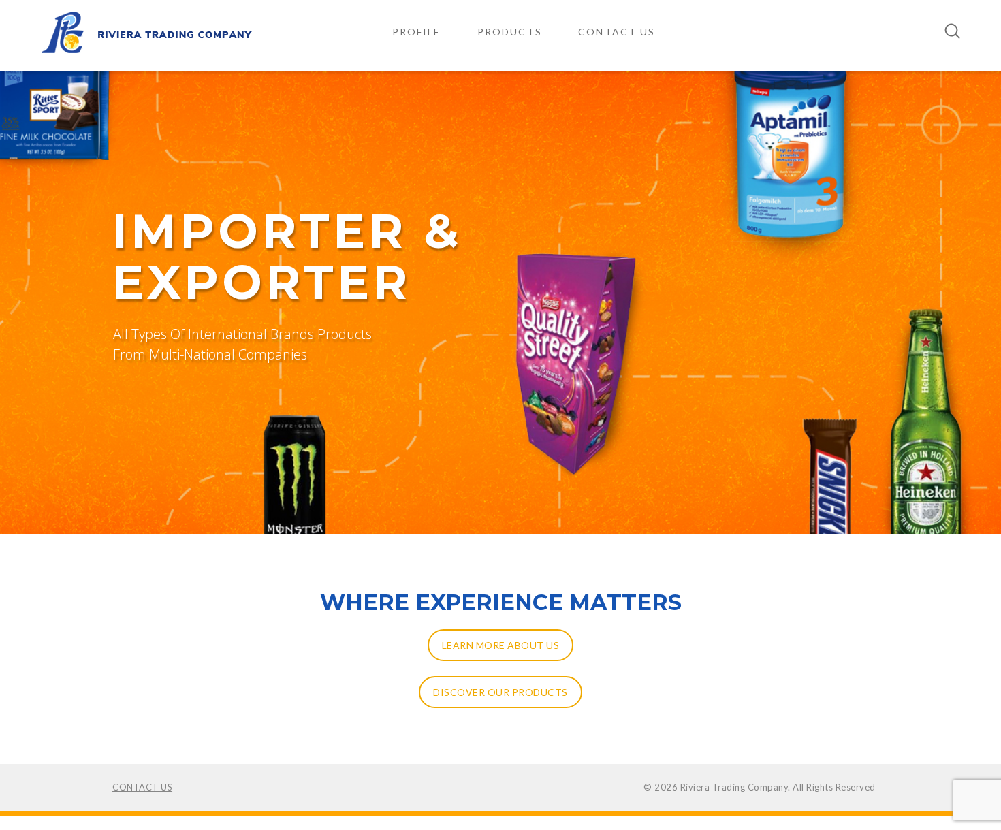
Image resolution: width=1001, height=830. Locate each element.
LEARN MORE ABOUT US (501, 645)
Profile (416, 31)
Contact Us (616, 31)
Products (509, 31)
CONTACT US (142, 787)
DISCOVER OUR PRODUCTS (500, 692)
